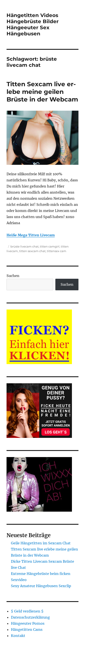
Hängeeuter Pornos (27, 623)
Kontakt (18, 635)
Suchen (13, 275)
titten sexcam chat (32, 251)
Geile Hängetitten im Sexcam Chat (41, 543)
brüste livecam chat (24, 246)
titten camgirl (50, 246)
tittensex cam (56, 251)
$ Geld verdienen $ (27, 611)
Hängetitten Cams (26, 629)
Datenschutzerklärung (30, 617)
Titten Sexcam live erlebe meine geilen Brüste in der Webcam (42, 91)
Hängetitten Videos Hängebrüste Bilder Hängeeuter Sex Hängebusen (33, 24)
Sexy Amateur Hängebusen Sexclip (41, 586)
